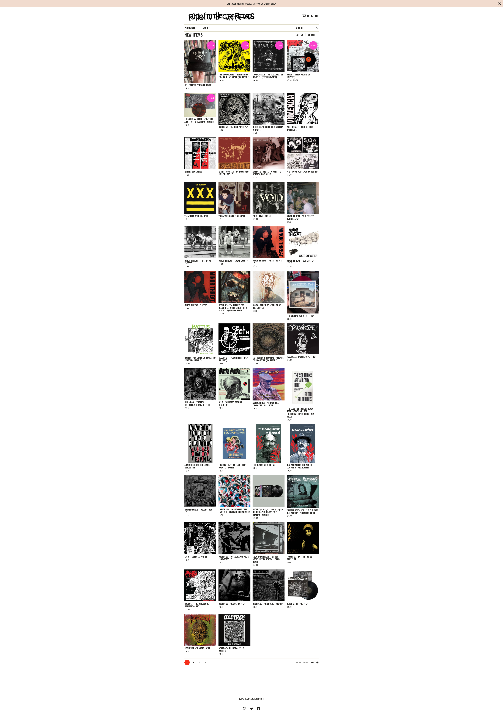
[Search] (317, 28)
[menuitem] (191, 28)
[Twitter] (251, 708)
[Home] (220, 15)
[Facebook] (258, 708)
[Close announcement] (499, 3)
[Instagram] (244, 708)
